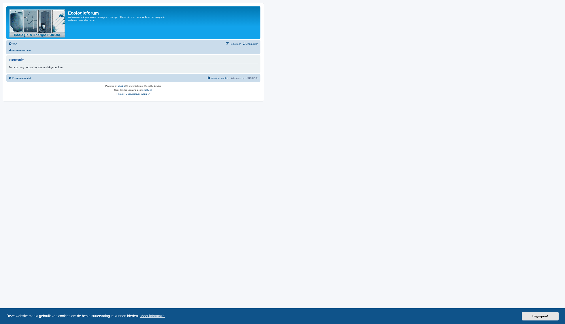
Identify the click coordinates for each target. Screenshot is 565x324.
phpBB (121, 86)
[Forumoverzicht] (37, 22)
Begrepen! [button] (540, 316)
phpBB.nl (147, 90)
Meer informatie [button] (152, 316)
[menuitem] (12, 44)
